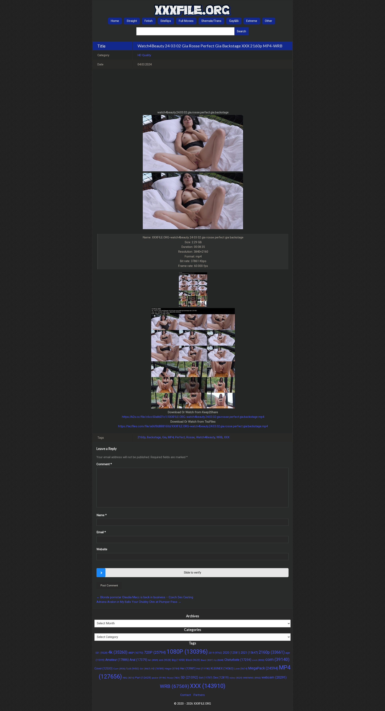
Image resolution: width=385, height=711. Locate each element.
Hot (203, 668)
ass (165, 660)
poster (159, 677)
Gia (164, 437)
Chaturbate (237, 660)
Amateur (117, 660)
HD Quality (144, 55)
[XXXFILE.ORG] (192, 10)
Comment (104, 464)
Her (188, 668)
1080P (187, 651)
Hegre (172, 668)
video (235, 677)
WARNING (252, 677)
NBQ (128, 677)
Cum (119, 668)
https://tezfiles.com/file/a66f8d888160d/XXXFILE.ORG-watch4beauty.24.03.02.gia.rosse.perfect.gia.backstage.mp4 (193, 426)
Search (241, 31)
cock (258, 660)
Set (205, 677)
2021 (249, 652)
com (277, 659)
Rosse (190, 437)
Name (101, 515)
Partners (199, 695)
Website (101, 549)
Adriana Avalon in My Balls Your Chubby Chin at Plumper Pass (138, 602)
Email (101, 532)
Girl (145, 668)
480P (135, 652)
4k (117, 652)
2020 (231, 652)
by (219, 660)
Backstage (154, 437)
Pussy (173, 677)
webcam (274, 677)
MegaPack (263, 668)
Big (178, 659)
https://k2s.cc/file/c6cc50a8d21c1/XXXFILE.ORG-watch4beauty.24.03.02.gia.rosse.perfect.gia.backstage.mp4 (193, 417)
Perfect (180, 437)
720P (155, 652)
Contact (185, 695)
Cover (103, 668)
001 (101, 652)
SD (189, 677)
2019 (215, 652)
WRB (219, 437)
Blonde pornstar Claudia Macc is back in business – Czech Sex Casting (144, 597)
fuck (132, 668)
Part (143, 677)
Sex (221, 677)
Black (193, 660)
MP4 (171, 437)
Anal (138, 660)
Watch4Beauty (205, 437)
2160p (142, 437)
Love (240, 668)
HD (157, 668)
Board (207, 660)
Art (153, 660)
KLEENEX (222, 668)
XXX (226, 437)
